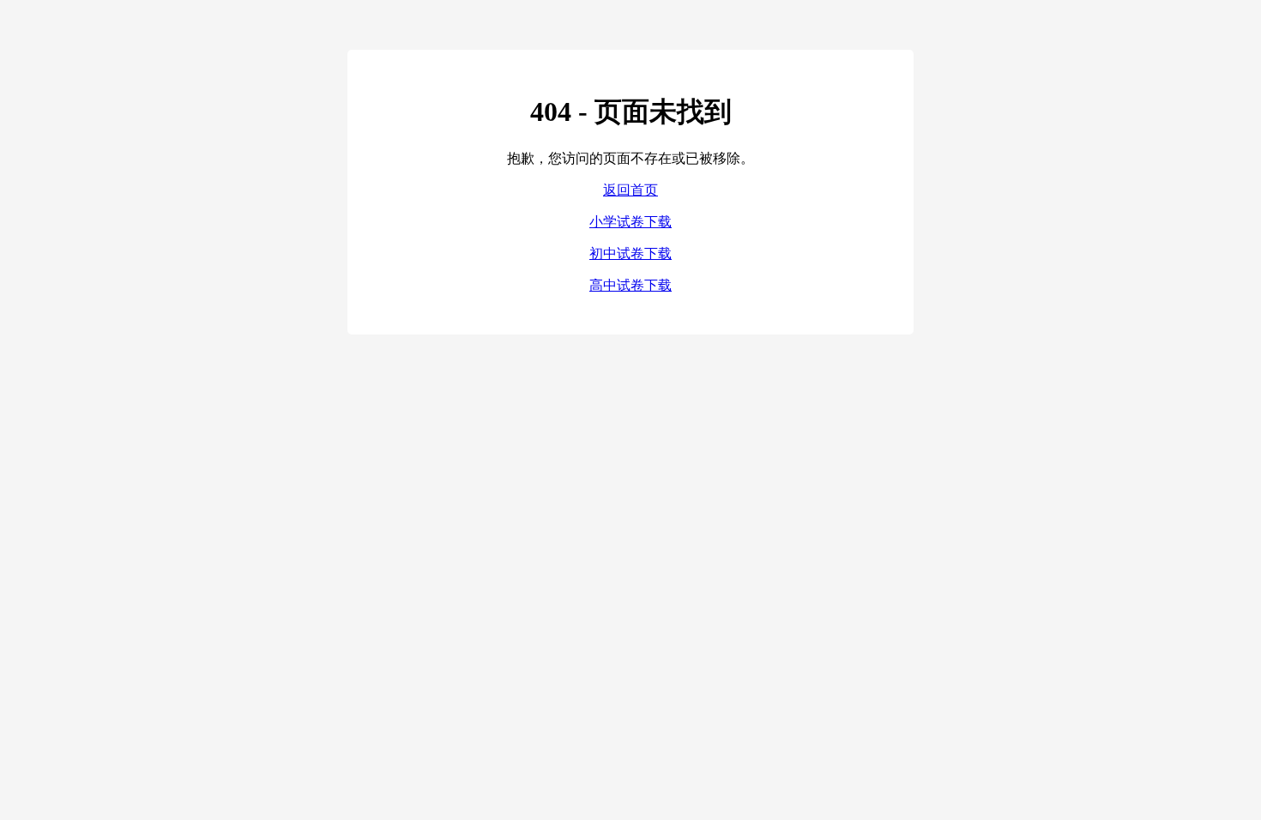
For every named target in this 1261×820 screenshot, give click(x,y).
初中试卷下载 (630, 253)
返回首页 (630, 190)
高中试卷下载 (630, 285)
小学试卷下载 (630, 221)
